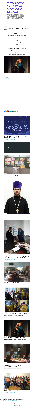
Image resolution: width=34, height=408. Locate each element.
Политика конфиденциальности (6, 398)
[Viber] (13, 111)
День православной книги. (12, 282)
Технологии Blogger (17, 403)
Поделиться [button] (6, 77)
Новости (10, 22)
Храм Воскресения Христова (12, 390)
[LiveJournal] (12, 111)
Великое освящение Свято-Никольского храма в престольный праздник (16, 314)
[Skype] (15, 111)
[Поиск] (29, 2)
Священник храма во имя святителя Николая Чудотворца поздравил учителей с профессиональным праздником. (17, 256)
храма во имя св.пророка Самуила (10, 400)
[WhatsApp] (14, 111)
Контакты (7, 215)
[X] (8, 111)
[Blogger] (9, 111)
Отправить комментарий (11, 139)
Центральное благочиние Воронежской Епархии (15, 7)
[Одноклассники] (6, 111)
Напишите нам (11, 147)
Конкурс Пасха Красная (11, 175)
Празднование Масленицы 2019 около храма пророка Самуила (15, 137)
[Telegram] (17, 111)
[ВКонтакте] (4, 111)
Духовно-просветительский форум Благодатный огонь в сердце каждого (15, 338)
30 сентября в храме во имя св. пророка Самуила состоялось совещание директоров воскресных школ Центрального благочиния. (15, 366)
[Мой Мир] (7, 111)
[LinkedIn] (11, 111)
